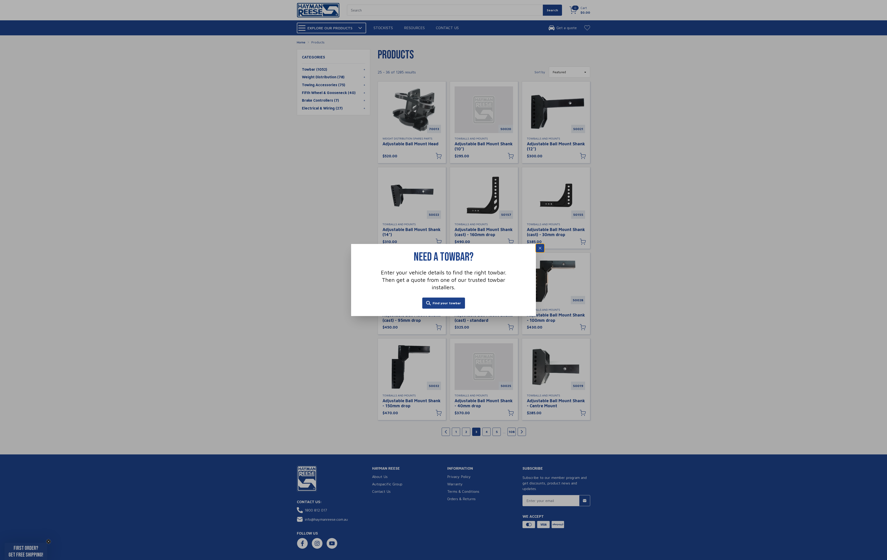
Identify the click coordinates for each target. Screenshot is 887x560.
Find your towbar (447, 303)
